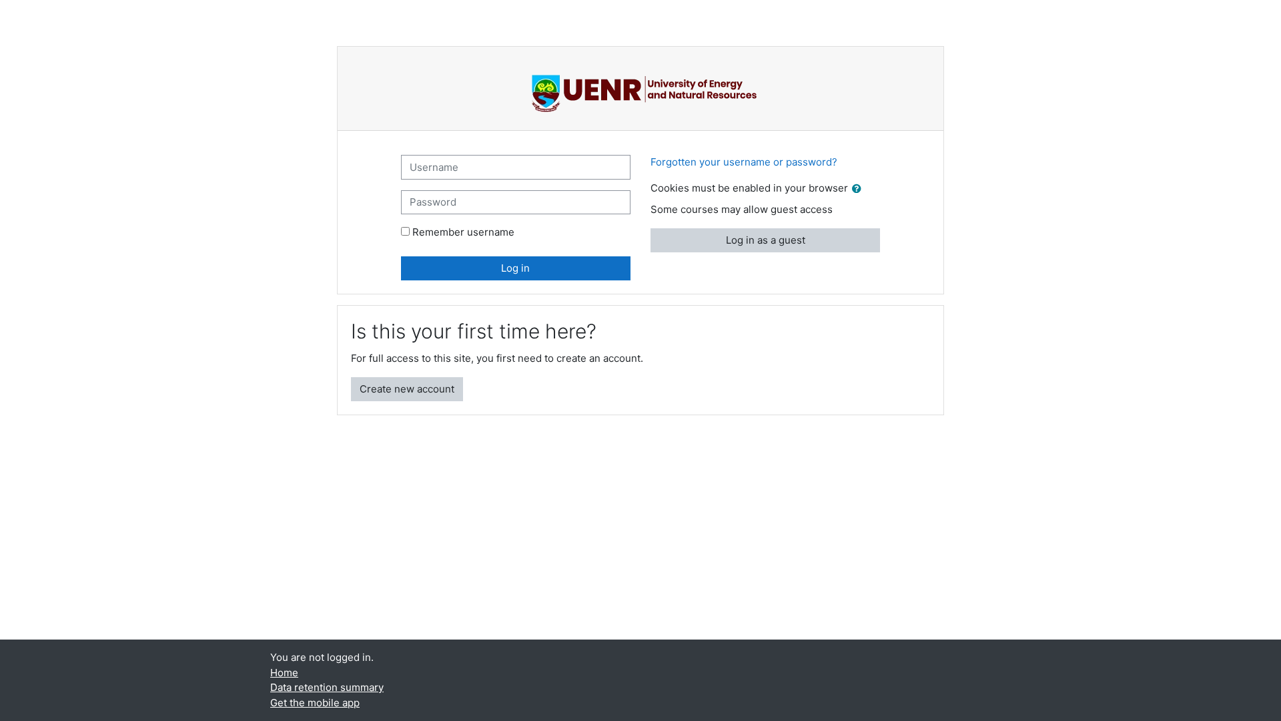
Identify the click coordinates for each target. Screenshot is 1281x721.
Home (284, 672)
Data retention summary (327, 687)
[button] (859, 189)
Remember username (463, 232)
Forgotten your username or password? (744, 162)
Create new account (407, 389)
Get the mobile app (315, 702)
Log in (515, 268)
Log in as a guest (765, 240)
